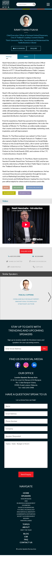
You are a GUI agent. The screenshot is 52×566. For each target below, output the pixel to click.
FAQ (26, 539)
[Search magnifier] (34, 4)
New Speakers (26, 499)
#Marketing (25, 193)
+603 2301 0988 (14, 256)
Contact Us (26, 542)
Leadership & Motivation (26, 514)
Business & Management (26, 503)
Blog (26, 533)
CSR (26, 536)
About (26, 527)
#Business (18, 187)
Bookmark (20, 48)
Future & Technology (26, 510)
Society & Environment (26, 516)
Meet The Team (26, 530)
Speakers (26, 496)
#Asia (6, 187)
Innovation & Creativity (26, 512)
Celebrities (26, 505)
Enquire (33, 48)
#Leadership (9, 193)
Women (26, 518)
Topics (26, 524)
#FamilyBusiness (34, 187)
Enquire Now (26, 251)
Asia (26, 501)
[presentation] (49, 297)
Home (26, 493)
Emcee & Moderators (26, 507)
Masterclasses (26, 520)
